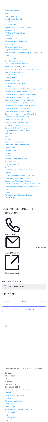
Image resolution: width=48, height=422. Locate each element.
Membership (10, 133)
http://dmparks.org (12, 273)
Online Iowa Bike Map (14, 120)
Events (7, 13)
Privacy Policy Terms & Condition (18, 170)
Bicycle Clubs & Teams (14, 125)
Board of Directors (12, 164)
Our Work (9, 156)
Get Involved (10, 404)
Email (7, 379)
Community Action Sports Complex (20, 175)
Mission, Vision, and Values (16, 159)
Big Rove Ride (11, 39)
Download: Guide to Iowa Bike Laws (20, 100)
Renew (8, 139)
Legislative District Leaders (16, 50)
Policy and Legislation (14, 47)
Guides (8, 86)
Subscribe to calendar (22, 309)
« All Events (41, 247)
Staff (7, 167)
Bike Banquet (10, 25)
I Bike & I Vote (10, 58)
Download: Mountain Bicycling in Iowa (21, 94)
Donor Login (10, 147)
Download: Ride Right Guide (17, 97)
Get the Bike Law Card (14, 395)
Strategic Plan (11, 161)
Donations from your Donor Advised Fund (22, 184)
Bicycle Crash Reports (14, 61)
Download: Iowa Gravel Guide (17, 108)
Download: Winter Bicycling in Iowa (20, 103)
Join (6, 136)
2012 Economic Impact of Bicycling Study (22, 69)
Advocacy (9, 44)
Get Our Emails (11, 150)
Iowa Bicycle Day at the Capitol (18, 27)
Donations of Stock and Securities (19, 181)
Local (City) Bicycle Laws (15, 83)
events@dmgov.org (12, 253)
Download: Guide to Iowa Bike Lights (20, 114)
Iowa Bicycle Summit (13, 19)
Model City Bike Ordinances (16, 64)
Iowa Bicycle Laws (12, 80)
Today (24, 301)
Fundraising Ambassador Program (19, 195)
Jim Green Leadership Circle (17, 178)
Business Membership (14, 142)
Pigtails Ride (10, 30)
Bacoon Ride (10, 36)
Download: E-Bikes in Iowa (16, 92)
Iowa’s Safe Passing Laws (15, 66)
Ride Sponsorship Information (17, 41)
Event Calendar (11, 16)
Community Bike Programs (16, 128)
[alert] (24, 287)
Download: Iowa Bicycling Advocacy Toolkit (23, 89)
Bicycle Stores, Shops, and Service (19, 131)
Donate (8, 173)
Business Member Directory (16, 122)
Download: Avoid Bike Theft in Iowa (20, 106)
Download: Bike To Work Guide (18, 111)
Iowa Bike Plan (11, 75)
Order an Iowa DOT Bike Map (17, 117)
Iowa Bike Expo (11, 22)
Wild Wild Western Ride (15, 33)
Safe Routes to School (14, 72)
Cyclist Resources (12, 78)
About (7, 153)
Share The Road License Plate (17, 145)
